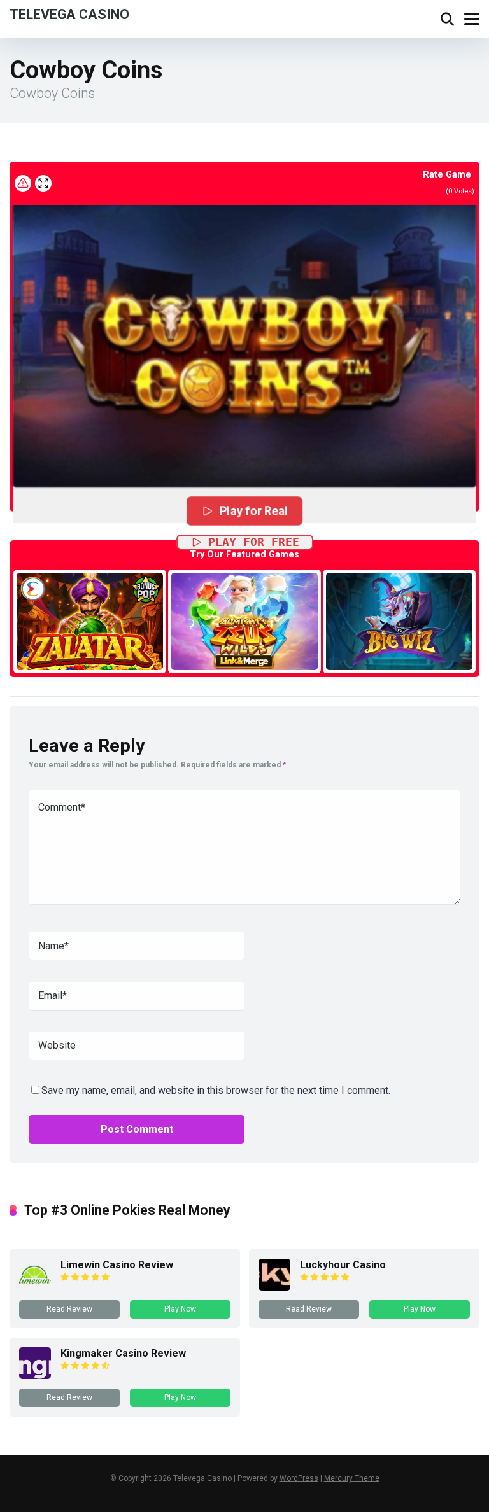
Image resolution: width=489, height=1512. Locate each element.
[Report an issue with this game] (23, 183)
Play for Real (253, 510)
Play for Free (253, 542)
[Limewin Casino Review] (35, 1287)
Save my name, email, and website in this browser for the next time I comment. (215, 1090)
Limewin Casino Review (116, 1265)
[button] (244, 333)
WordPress (299, 1478)
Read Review (69, 1309)
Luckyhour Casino (343, 1265)
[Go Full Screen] (43, 183)
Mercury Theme (351, 1478)
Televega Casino (69, 13)
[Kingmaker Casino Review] (35, 1375)
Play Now (180, 1309)
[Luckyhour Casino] (274, 1287)
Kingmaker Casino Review (123, 1353)
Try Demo (89, 621)
